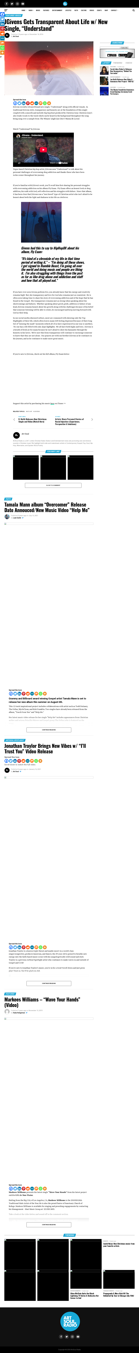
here (52, 403)
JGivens (37, 411)
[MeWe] (36, 103)
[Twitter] (19, 103)
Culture (84, 10)
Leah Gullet (17, 518)
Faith (76, 10)
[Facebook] (15, 103)
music (38, 10)
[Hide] (1, 57)
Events (99, 10)
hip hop (29, 411)
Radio (30, 10)
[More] (49, 103)
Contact (114, 10)
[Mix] (40, 103)
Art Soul (16, 36)
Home (23, 10)
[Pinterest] (28, 103)
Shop (106, 10)
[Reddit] (32, 103)
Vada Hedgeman (19, 1013)
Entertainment (57, 10)
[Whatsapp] (45, 103)
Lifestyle (68, 10)
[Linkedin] (24, 103)
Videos (92, 10)
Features (46, 10)
